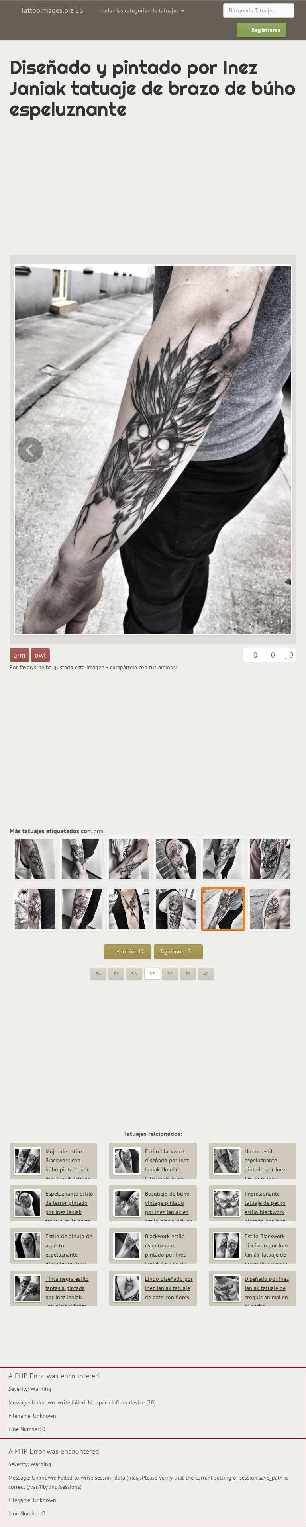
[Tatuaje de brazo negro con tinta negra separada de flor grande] (276, 449)
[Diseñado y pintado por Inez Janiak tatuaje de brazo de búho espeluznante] (223, 909)
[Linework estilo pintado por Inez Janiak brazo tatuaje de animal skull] (82, 859)
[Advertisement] (103, 187)
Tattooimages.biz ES (51, 10)
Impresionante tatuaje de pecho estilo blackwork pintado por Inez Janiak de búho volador (249, 1211)
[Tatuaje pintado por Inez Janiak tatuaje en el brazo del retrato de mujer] (223, 859)
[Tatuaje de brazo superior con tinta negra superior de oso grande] (29, 449)
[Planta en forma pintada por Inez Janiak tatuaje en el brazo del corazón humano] (35, 909)
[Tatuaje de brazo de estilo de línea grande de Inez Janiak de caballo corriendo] (176, 859)
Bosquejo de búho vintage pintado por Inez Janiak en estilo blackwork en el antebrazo (152, 1211)
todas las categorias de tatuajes (140, 10)
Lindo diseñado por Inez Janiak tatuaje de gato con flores (169, 1288)
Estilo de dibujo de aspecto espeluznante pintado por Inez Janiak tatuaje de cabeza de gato (53, 1254)
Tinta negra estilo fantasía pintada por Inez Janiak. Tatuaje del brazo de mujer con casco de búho (51, 1297)
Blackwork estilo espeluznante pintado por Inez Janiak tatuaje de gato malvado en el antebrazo (149, 1254)
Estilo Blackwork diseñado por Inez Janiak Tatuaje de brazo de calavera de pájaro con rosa (250, 1254)
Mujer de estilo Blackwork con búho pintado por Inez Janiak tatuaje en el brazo (52, 1169)
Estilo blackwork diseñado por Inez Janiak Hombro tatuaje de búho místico (151, 1169)
